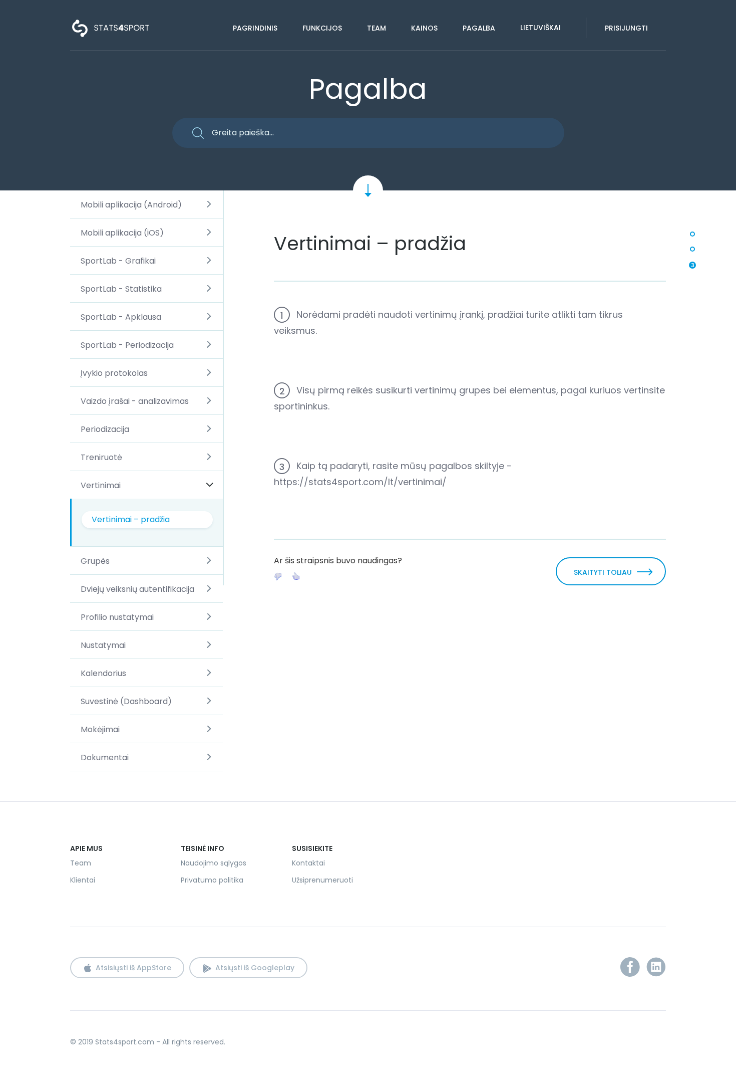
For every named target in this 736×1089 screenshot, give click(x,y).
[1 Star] (278, 576)
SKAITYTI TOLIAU (603, 572)
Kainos (424, 28)
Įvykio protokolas (114, 373)
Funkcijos (322, 28)
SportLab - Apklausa (121, 317)
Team (376, 28)
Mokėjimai (100, 729)
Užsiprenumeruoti (322, 880)
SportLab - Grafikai (118, 261)
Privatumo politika (212, 880)
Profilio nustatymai (117, 617)
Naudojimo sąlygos (213, 863)
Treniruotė (101, 457)
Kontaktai (308, 863)
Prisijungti (626, 28)
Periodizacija (105, 429)
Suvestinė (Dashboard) (126, 701)
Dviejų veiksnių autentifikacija (137, 589)
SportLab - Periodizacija (127, 345)
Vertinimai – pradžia (131, 519)
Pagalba (479, 28)
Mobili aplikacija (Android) (131, 204)
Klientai (82, 880)
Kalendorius (103, 673)
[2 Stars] (296, 576)
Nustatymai (103, 645)
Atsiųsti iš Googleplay (254, 968)
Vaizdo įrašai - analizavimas (135, 401)
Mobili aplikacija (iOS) (122, 233)
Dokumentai (105, 757)
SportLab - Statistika (121, 289)
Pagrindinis (255, 28)
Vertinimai (101, 485)
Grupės (95, 561)
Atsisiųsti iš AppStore (133, 968)
